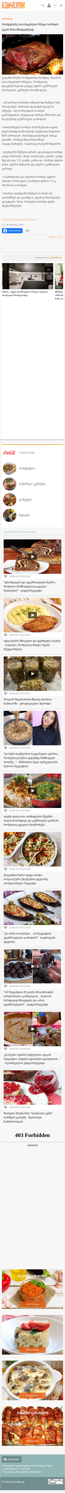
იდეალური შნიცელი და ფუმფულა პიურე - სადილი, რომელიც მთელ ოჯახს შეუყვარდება (32, 645)
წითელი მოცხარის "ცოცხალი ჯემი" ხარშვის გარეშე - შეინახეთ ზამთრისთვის (28, 1117)
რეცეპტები (32, 1304)
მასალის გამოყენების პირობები (19, 219)
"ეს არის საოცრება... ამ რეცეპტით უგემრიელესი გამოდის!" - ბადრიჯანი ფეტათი (29, 938)
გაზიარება (14, 231)
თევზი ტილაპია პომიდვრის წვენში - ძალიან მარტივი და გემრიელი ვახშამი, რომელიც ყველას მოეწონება (31, 821)
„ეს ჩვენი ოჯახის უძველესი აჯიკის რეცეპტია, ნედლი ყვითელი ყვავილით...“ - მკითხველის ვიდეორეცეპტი (32, 1059)
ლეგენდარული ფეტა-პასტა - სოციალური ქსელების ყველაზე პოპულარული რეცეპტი (26, 879)
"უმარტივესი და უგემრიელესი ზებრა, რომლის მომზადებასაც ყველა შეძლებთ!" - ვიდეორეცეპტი (30, 587)
